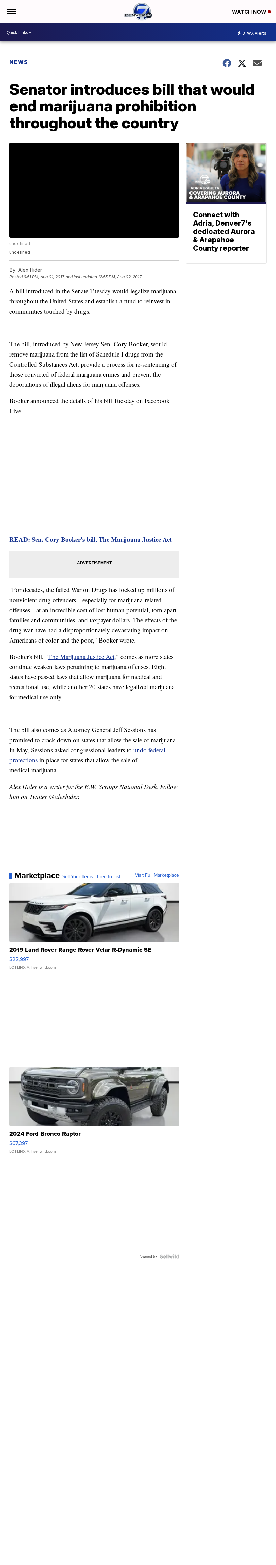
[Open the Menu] (11, 11)
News (18, 62)
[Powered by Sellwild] (169, 1256)
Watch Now (250, 12)
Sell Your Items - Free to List (91, 876)
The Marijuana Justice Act (81, 656)
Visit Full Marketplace (157, 875)
